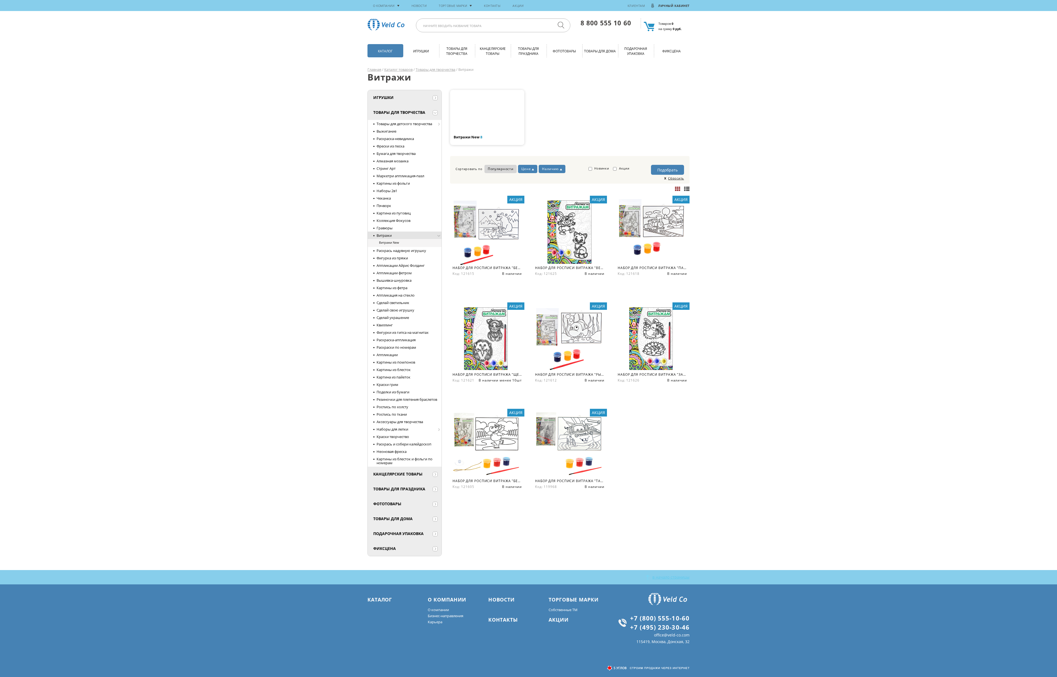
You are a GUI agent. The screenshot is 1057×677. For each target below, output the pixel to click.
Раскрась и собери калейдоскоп (404, 444)
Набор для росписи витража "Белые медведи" (487, 268)
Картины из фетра (392, 287)
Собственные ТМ (563, 609)
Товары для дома (600, 51)
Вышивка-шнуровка (394, 280)
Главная (374, 69)
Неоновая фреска (392, 451)
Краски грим (387, 384)
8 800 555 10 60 (606, 22)
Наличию (550, 168)
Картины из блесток (394, 369)
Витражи (384, 235)
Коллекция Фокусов (393, 220)
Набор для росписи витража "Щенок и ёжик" (487, 374)
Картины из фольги (393, 183)
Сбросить (676, 178)
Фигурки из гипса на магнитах (403, 332)
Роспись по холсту (392, 406)
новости (419, 6)
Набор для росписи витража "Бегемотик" (487, 481)
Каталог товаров (398, 69)
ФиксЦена (671, 51)
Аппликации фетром (394, 272)
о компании (384, 6)
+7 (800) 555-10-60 (660, 618)
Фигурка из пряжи (392, 258)
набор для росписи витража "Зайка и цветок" (652, 374)
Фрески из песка (390, 146)
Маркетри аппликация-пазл (400, 175)
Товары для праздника (528, 51)
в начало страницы (671, 577)
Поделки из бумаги (393, 391)
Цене (526, 168)
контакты (492, 6)
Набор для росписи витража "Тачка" (569, 481)
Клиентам (636, 6)
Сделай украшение (393, 317)
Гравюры (385, 227)
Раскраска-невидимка (395, 138)
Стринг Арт (386, 168)
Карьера (435, 621)
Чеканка (384, 198)
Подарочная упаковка (635, 51)
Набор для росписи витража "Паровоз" (652, 268)
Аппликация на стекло (396, 295)
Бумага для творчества (396, 153)
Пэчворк (384, 205)
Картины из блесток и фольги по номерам (404, 460)
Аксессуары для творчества (400, 421)
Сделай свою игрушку (395, 310)
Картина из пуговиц (394, 213)
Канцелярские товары (493, 51)
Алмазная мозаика (392, 160)
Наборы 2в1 (387, 190)
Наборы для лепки (392, 429)
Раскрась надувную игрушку (401, 250)
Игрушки (421, 51)
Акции (518, 6)
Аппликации (387, 354)
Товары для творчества (456, 51)
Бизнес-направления (445, 615)
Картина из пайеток (393, 377)
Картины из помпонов (396, 362)
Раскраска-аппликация (396, 339)
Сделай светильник (393, 302)
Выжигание (386, 131)
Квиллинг (385, 325)
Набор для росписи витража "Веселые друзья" (569, 268)
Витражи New (389, 242)
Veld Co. (387, 24)
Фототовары (564, 51)
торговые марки (453, 6)
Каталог (385, 51)
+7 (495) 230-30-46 (660, 627)
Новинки (601, 168)
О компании (438, 609)
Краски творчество (393, 436)
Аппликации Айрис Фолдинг (401, 265)
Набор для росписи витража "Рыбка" (569, 374)
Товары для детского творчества (404, 123)
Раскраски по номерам (396, 347)
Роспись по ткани (392, 414)
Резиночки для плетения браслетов (407, 399)
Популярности (500, 168)
